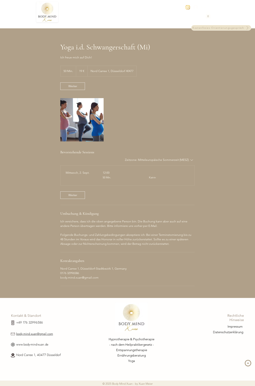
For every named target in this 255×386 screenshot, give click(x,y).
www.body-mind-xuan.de (32, 344)
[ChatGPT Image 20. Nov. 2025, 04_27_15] (188, 7)
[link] (72, 86)
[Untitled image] (82, 119)
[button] (208, 15)
